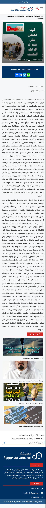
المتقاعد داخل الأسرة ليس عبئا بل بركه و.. (31, 403)
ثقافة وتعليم (29, 16)
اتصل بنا (21, 2)
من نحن (26, 2)
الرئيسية (38, 16)
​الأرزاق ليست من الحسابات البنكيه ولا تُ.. (31, 426)
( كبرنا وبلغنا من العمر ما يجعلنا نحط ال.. (31, 358)
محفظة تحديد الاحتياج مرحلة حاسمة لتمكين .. (30, 381)
